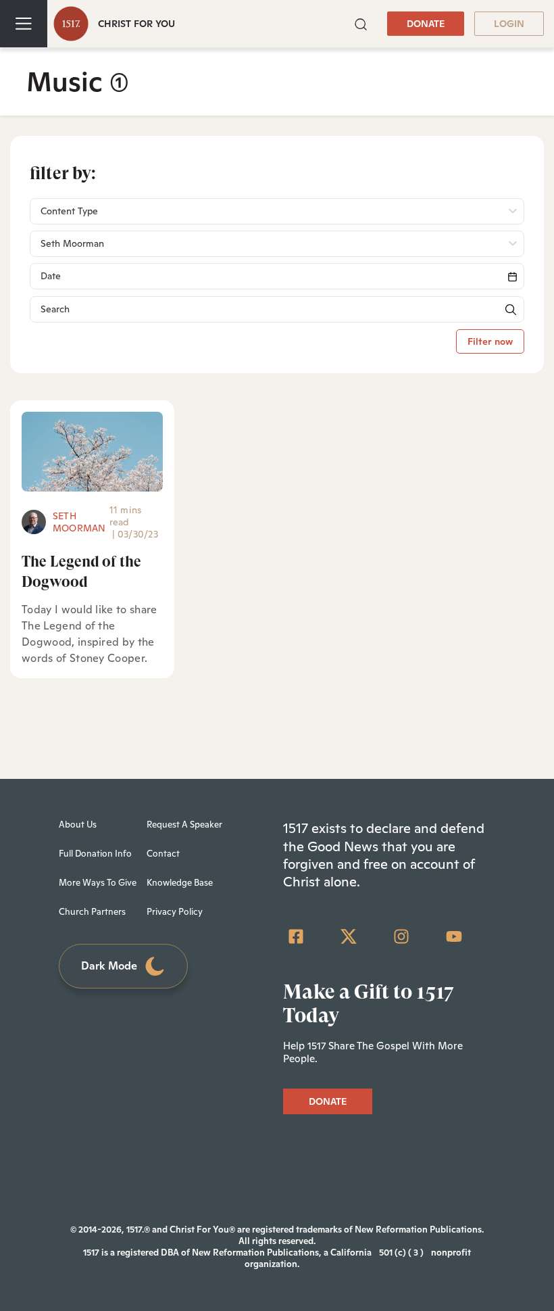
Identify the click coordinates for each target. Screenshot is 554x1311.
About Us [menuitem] (78, 824)
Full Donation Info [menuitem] (95, 853)
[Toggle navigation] (23, 23)
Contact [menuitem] (163, 853)
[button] (361, 23)
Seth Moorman (79, 522)
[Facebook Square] (296, 936)
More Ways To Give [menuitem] (97, 882)
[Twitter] (348, 936)
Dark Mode (109, 966)
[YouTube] (454, 936)
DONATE (426, 24)
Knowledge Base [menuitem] (180, 882)
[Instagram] (401, 936)
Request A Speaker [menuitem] (184, 824)
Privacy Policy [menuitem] (175, 911)
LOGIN (509, 24)
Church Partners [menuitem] (92, 911)
